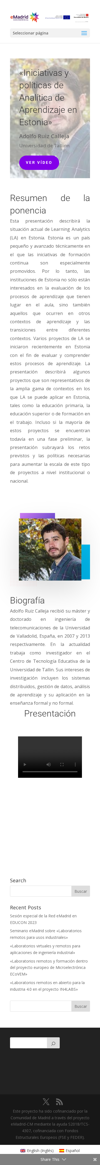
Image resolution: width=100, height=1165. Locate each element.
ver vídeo (39, 162)
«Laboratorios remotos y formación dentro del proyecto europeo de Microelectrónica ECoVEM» (49, 967)
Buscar (80, 1006)
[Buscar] (53, 1042)
